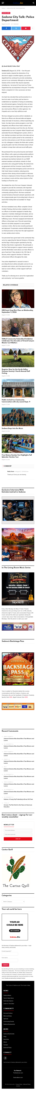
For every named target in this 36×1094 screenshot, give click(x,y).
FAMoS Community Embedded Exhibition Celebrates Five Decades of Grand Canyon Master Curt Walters (18, 341)
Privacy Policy (19, 1084)
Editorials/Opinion (8, 1001)
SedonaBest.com (18, 1077)
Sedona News (6, 13)
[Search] (33, 3)
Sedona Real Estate (8, 1034)
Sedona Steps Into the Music (12, 428)
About (5, 1042)
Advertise (6, 1039)
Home (3, 8)
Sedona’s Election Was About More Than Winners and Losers (19, 739)
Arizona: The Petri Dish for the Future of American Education (18, 806)
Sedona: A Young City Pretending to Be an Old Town (18, 799)
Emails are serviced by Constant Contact (15, 978)
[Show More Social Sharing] (32, 28)
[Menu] (3, 3)
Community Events (8, 1021)
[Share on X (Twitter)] (16, 28)
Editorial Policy (7, 1047)
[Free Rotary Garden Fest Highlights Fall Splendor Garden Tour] (18, 443)
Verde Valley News (8, 998)
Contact (5, 1045)
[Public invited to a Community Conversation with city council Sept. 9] (18, 388)
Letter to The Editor (8, 1003)
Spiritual (5, 1018)
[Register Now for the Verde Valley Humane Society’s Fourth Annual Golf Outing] (18, 358)
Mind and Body (7, 1016)
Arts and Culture (7, 1013)
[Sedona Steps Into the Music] (18, 417)
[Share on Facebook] (6, 28)
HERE (10, 697)
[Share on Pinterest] (25, 28)
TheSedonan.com (18, 1073)
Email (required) (6, 951)
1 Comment (15, 24)
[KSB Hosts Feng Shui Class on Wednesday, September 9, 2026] (18, 298)
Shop (4, 1036)
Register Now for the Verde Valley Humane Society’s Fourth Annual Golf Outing (16, 371)
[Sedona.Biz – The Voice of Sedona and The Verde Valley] (18, 3)
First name (5, 957)
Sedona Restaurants (9, 1024)
